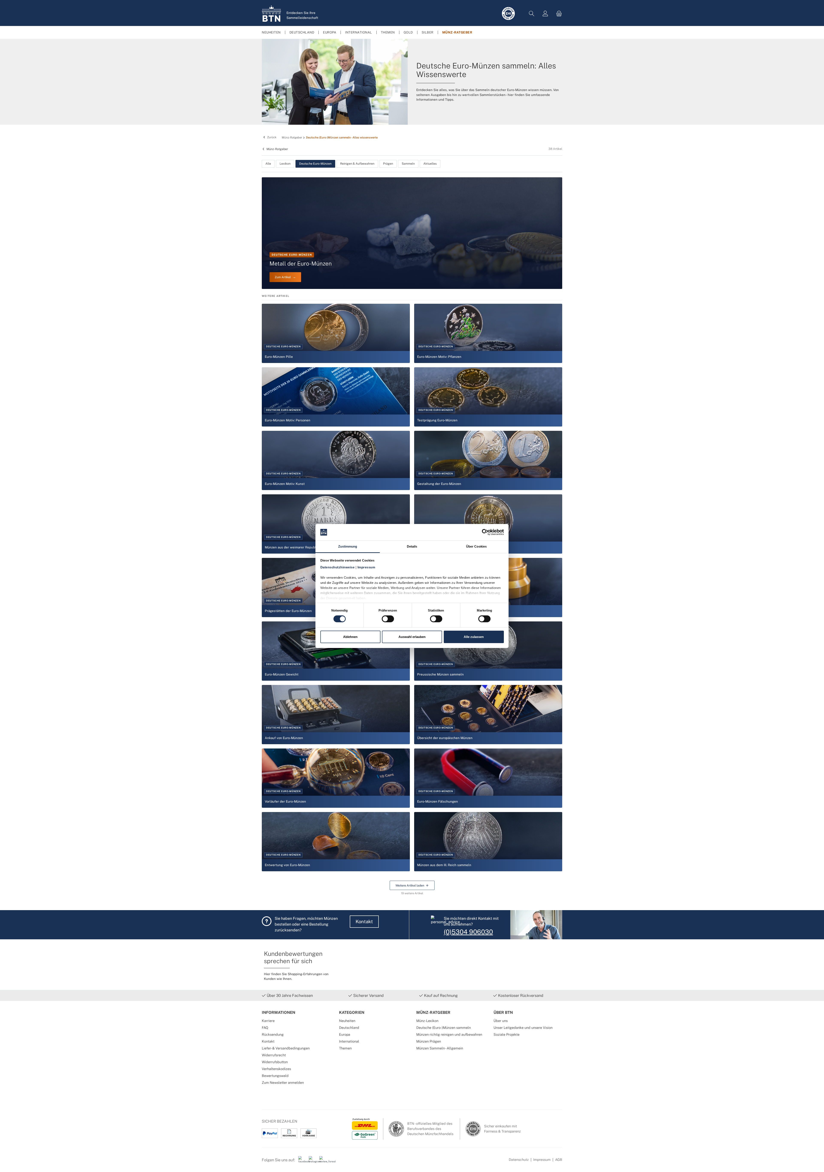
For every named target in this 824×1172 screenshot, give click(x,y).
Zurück (271, 137)
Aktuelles (430, 163)
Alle (268, 163)
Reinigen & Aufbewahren (357, 163)
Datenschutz (519, 1160)
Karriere (268, 1021)
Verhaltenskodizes (276, 1069)
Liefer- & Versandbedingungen (286, 1048)
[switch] (388, 618)
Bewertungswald (275, 1076)
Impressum (542, 1160)
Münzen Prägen (428, 1041)
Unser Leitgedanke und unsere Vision (523, 1028)
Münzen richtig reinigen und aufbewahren (449, 1034)
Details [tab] (412, 546)
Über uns (501, 1021)
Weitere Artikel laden (409, 885)
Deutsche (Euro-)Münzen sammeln (443, 1028)
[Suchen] (531, 13)
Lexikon (285, 163)
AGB (558, 1160)
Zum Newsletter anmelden (283, 1083)
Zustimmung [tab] (347, 546)
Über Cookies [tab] (476, 546)
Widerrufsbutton (275, 1062)
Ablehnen (350, 637)
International (349, 1041)
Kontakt (364, 921)
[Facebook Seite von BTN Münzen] (302, 1161)
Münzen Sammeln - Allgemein (439, 1048)
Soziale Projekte (507, 1034)
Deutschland (349, 1028)
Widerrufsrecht (274, 1055)
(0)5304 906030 (468, 932)
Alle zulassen (474, 637)
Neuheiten (347, 1021)
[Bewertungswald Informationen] (323, 1161)
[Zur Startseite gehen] (271, 13)
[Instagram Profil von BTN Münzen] (312, 1161)
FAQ (265, 1028)
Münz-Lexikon (427, 1021)
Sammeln (408, 163)
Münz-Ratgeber (277, 149)
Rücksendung (273, 1034)
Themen (345, 1048)
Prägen (388, 163)
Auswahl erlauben (412, 637)
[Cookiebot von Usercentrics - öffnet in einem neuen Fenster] (485, 532)
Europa (344, 1034)
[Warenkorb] (557, 13)
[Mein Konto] (545, 13)
